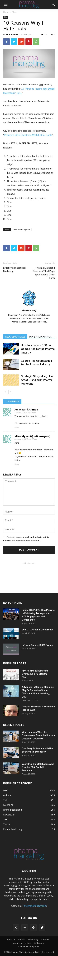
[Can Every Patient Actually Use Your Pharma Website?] (11, 752)
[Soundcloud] (24, 927)
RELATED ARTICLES (15, 336)
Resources (17, 943)
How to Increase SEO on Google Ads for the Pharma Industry (38, 349)
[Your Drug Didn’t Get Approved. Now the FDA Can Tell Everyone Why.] (11, 768)
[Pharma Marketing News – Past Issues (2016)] (11, 710)
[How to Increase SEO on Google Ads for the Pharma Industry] (11, 349)
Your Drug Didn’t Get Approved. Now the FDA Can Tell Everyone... (38, 767)
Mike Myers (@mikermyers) (32, 436)
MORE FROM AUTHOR (40, 336)
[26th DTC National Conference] (11, 633)
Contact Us (39, 943)
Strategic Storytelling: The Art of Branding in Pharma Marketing (37, 380)
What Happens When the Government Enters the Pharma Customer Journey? (38, 735)
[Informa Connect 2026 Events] (11, 649)
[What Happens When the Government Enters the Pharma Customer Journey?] (11, 736)
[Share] (16, 927)
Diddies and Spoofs (21, 229)
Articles (21, 939)
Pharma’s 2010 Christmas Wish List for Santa (28, 135)
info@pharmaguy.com (35, 905)
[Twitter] (42, 927)
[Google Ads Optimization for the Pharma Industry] (11, 364)
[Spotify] (33, 927)
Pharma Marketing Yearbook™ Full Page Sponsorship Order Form (44, 272)
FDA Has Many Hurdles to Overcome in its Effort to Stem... (35, 673)
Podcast (45, 939)
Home (6, 12)
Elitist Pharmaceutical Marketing (14, 269)
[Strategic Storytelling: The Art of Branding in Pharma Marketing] (11, 380)
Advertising (33, 939)
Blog (14, 12)
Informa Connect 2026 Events (37, 645)
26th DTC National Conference (37, 629)
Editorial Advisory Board (29, 946)
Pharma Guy (12, 34)
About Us (11, 939)
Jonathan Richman (26, 409)
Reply (17, 427)
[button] (53, 4)
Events (27, 943)
